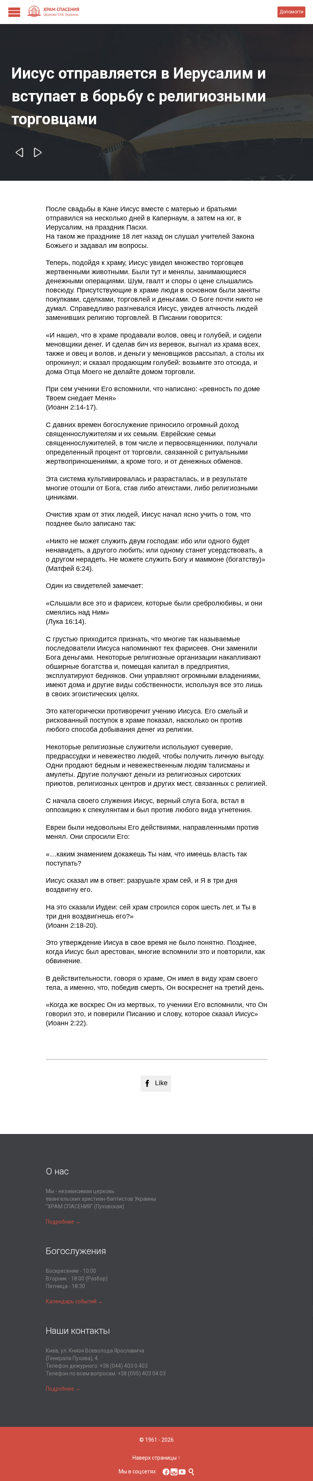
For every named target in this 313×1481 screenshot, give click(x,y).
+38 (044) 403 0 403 (124, 1366)
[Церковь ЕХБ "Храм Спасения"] (152, 12)
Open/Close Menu (14, 12)
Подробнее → (63, 1222)
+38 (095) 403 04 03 (142, 1373)
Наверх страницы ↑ (156, 1458)
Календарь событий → (74, 1301)
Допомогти (291, 11)
